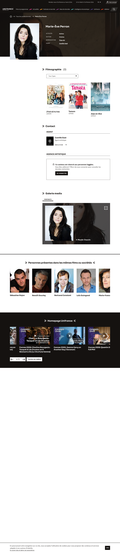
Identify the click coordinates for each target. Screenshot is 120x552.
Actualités (36, 9)
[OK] (107, 548)
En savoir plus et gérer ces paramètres (22, 550)
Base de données (65, 9)
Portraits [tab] (47, 199)
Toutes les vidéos (34, 359)
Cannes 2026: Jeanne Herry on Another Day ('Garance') (58, 348)
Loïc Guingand (83, 295)
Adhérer (106, 9)
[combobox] (62, 76)
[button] (106, 208)
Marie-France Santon (108, 295)
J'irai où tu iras (53, 112)
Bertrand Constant (62, 295)
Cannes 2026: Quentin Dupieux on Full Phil (94, 348)
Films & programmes (22, 9)
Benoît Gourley (39, 295)
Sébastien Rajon (17, 295)
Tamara (72, 111)
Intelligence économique (81, 9)
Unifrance (97, 9)
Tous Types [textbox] (52, 76)
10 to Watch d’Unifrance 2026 (85, 2)
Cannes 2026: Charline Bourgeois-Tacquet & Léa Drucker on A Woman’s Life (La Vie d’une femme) (25, 349)
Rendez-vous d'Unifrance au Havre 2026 (60, 2)
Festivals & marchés (49, 9)
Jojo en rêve (96, 114)
